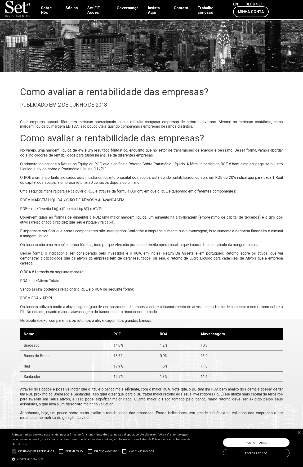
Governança (127, 8)
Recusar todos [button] (256, 453)
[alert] (151, 448)
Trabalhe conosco (206, 10)
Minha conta (251, 11)
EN (235, 4)
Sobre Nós (46, 10)
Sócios (72, 8)
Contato (181, 8)
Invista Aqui (154, 10)
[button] (102, 459)
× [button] (299, 433)
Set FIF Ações (93, 10)
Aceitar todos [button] (256, 442)
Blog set (254, 4)
